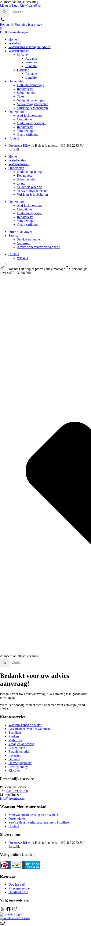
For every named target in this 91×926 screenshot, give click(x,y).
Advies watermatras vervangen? (38, 247)
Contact (13, 138)
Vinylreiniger (25, 130)
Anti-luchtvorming (29, 115)
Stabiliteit (14, 732)
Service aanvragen (29, 239)
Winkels (22, 258)
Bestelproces (16, 748)
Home (12, 39)
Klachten (14, 770)
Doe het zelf (16, 884)
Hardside (23, 70)
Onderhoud (16, 111)
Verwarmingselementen (32, 104)
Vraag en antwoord (21, 744)
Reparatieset (25, 89)
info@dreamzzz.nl (12, 798)
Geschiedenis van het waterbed (29, 729)
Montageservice (19, 888)
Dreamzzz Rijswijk (21, 145)
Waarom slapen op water (24, 725)
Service (13, 235)
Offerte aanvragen (20, 232)
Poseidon (31, 62)
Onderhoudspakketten (31, 123)
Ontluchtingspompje (30, 85)
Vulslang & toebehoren (32, 108)
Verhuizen (23, 243)
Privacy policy (18, 767)
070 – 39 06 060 (17, 791)
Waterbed (14, 43)
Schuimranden (26, 92)
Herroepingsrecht (20, 763)
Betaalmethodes (19, 751)
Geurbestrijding (27, 134)
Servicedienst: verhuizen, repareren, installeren (39, 822)
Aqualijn (31, 58)
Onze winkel (17, 818)
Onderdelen (16, 81)
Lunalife (31, 66)
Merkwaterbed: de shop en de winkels (33, 815)
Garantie (14, 759)
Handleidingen (18, 892)
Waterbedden (17, 160)
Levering (14, 755)
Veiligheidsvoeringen (31, 100)
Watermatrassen (18, 51)
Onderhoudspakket (29, 213)
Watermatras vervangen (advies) (29, 47)
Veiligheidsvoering (29, 187)
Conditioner (25, 119)
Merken (13, 736)
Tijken (21, 96)
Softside (22, 54)
